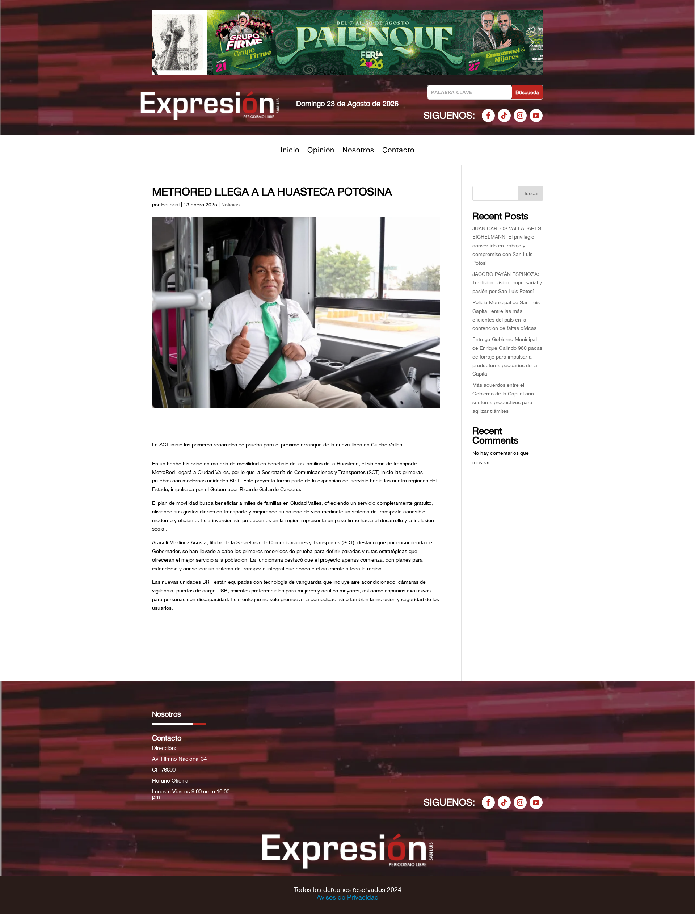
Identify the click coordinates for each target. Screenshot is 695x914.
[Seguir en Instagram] (520, 115)
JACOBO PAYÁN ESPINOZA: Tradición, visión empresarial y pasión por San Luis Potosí (507, 282)
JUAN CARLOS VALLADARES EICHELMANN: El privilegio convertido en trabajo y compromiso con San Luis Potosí (506, 246)
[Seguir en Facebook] (488, 115)
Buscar (530, 193)
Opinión (320, 150)
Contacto (398, 150)
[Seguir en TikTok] (504, 115)
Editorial (170, 204)
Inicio (290, 150)
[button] (347, 42)
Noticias (230, 204)
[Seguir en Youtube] (536, 115)
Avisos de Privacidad (348, 897)
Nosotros (358, 150)
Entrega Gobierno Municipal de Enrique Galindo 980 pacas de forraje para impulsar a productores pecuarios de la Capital (507, 356)
